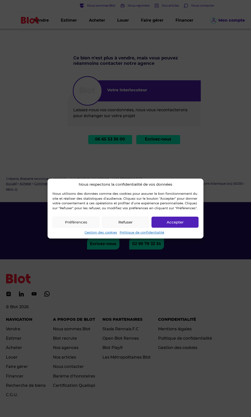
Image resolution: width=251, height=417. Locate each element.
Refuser (125, 222)
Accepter (175, 222)
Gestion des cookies (101, 232)
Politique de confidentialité (142, 232)
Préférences (76, 222)
